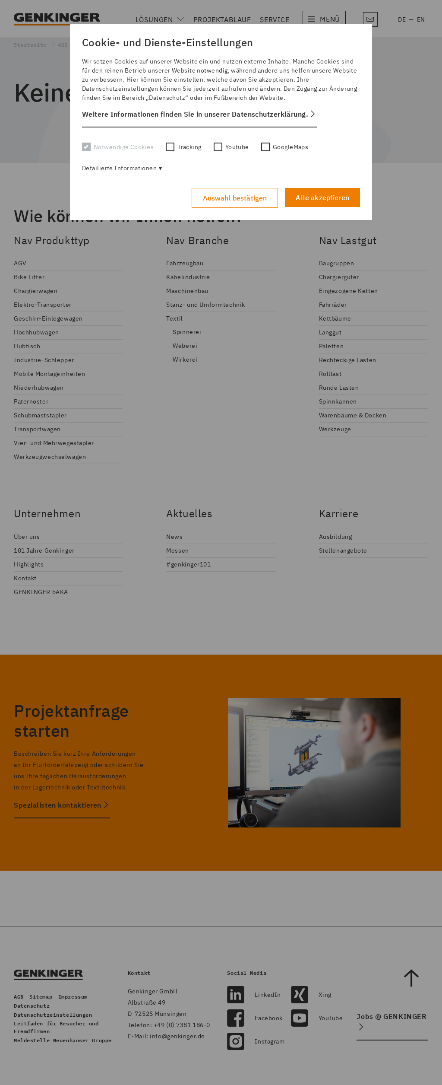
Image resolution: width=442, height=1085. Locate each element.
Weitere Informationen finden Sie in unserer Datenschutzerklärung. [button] (195, 114)
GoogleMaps (290, 147)
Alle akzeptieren (322, 197)
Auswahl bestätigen (235, 198)
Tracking (189, 147)
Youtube (237, 147)
